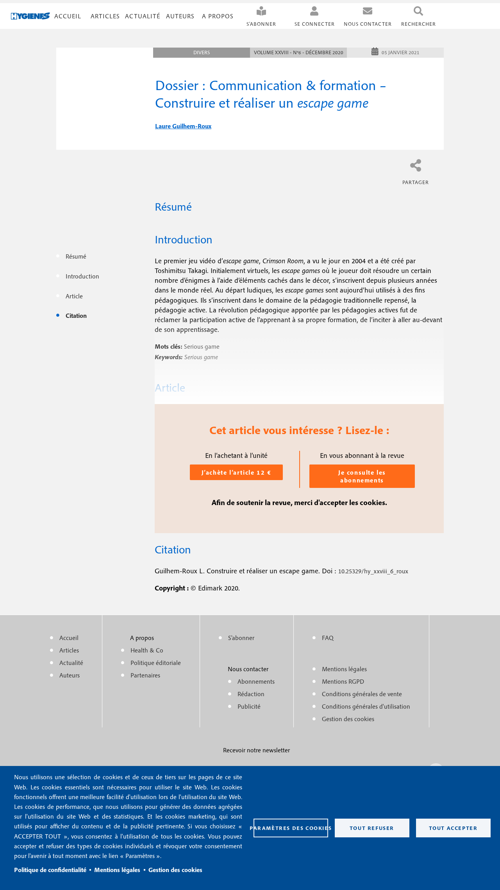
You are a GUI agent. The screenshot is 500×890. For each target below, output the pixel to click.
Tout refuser (372, 827)
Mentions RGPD (343, 681)
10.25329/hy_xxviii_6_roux (373, 571)
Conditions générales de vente (362, 694)
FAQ (328, 638)
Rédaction (251, 694)
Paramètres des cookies (291, 827)
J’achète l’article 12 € (236, 472)
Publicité (249, 706)
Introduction (82, 276)
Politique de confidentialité (50, 870)
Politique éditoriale (155, 663)
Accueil (67, 16)
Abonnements (256, 681)
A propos (218, 16)
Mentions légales (117, 870)
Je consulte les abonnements (362, 476)
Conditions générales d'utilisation (366, 706)
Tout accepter (453, 827)
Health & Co (146, 650)
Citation (76, 315)
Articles (69, 650)
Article (74, 296)
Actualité (142, 16)
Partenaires (145, 675)
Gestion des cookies (175, 870)
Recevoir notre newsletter (256, 750)
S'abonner (261, 24)
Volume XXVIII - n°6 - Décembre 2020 (298, 52)
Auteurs (180, 16)
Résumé (76, 256)
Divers (201, 52)
